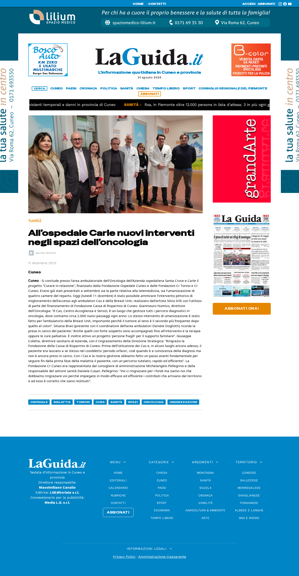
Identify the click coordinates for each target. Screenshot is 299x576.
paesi (71, 88)
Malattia (62, 402)
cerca (39, 88)
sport (189, 88)
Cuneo (162, 480)
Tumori (83, 402)
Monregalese (248, 487)
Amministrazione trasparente (162, 557)
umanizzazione (183, 402)
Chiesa (161, 472)
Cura (100, 402)
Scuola (205, 487)
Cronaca (205, 495)
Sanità (116, 402)
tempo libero (166, 88)
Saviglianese (249, 495)
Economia (162, 510)
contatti (157, 4)
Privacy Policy (124, 557)
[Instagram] (280, 4)
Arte (205, 518)
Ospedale (39, 402)
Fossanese (249, 503)
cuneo (56, 88)
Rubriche (118, 495)
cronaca (88, 88)
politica (108, 88)
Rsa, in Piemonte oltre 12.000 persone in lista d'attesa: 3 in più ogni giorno (194, 104)
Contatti (118, 503)
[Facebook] (285, 4)
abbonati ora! (242, 308)
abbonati (266, 4)
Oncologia (154, 402)
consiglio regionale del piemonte (233, 88)
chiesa (143, 88)
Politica (162, 495)
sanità (126, 88)
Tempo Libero (161, 518)
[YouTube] (290, 4)
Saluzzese (249, 480)
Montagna (205, 472)
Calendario (118, 487)
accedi (248, 4)
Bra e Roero (249, 518)
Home (118, 472)
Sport (162, 503)
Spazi (133, 402)
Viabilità (205, 503)
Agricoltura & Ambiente (205, 510)
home (138, 4)
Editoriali (118, 480)
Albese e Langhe (249, 510)
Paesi (162, 487)
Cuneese (249, 472)
